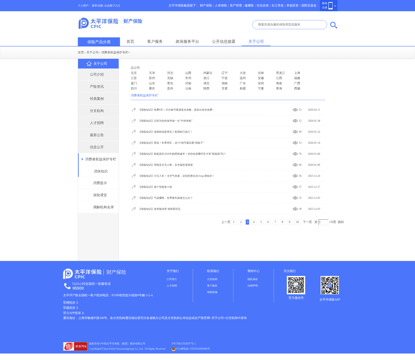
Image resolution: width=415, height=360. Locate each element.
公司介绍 (97, 74)
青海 (279, 88)
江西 (279, 78)
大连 (243, 73)
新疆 (243, 88)
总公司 (135, 67)
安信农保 (263, 5)
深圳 (261, 83)
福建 (297, 78)
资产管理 (236, 5)
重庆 (152, 88)
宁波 (225, 78)
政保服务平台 (187, 41)
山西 (188, 73)
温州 (243, 78)
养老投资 (292, 5)
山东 (152, 83)
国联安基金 (308, 5)
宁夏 (261, 88)
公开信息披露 (223, 41)
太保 (324, 7)
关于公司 (256, 41)
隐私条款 (252, 279)
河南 (188, 83)
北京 (134, 73)
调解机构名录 (103, 207)
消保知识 (101, 171)
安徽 (261, 78)
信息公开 (97, 147)
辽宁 (225, 73)
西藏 (297, 88)
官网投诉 (69, 302)
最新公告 (97, 135)
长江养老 (277, 5)
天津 (152, 73)
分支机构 (97, 111)
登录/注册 (97, 5)
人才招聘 (97, 123)
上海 (297, 73)
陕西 (206, 88)
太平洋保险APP (329, 299)
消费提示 (100, 183)
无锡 (170, 78)
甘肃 (225, 88)
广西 (297, 83)
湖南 (225, 83)
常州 (188, 78)
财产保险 (206, 5)
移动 (324, 3)
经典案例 (97, 98)
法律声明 (252, 285)
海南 (279, 83)
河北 (170, 73)
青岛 (170, 83)
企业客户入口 (112, 5)
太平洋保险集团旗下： (184, 5)
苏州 (152, 78)
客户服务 (155, 41)
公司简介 (172, 279)
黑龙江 (280, 73)
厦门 (134, 83)
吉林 (261, 73)
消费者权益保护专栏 (114, 52)
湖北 (206, 83)
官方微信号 (296, 297)
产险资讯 (97, 86)
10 (297, 222)
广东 (243, 83)
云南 (188, 88)
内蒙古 (207, 73)
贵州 (170, 88)
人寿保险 (221, 5)
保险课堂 (100, 195)
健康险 (249, 5)
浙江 (206, 78)
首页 (130, 41)
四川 (134, 88)
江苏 (134, 78)
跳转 (341, 222)
